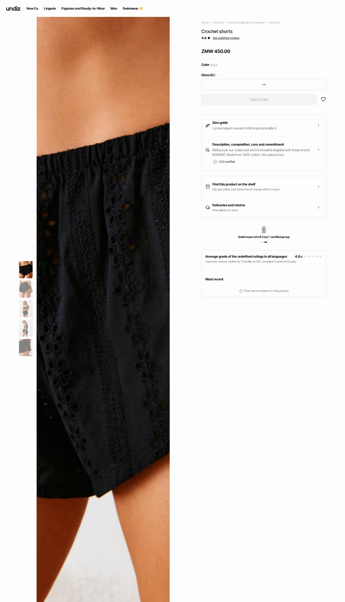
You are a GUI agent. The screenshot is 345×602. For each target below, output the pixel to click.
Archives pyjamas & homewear (246, 22)
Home (205, 22)
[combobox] (263, 84)
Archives (218, 22)
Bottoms (274, 22)
